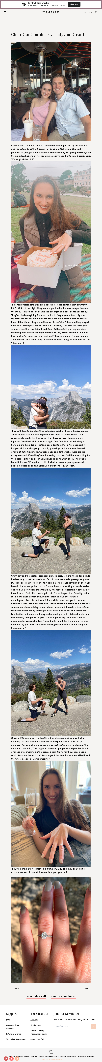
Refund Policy (71, 1056)
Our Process (35, 1025)
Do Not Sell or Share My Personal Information (50, 1056)
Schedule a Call (37, 1039)
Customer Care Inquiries (12, 1027)
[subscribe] (93, 1026)
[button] (5, 12)
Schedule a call (36, 996)
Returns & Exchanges (15, 1034)
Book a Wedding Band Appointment (38, 1032)
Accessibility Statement (86, 1056)
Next (86, 988)
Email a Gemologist (63, 996)
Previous (16, 988)
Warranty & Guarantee (16, 1039)
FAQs (8, 1020)
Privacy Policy (29, 1056)
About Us (34, 1020)
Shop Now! (74, 4)
